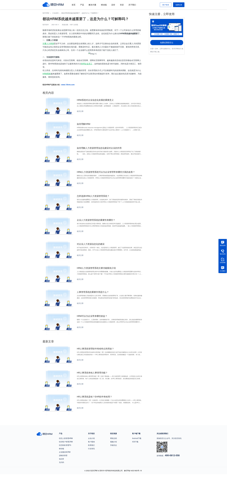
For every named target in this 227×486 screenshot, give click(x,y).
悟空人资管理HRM (66, 438)
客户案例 (91, 441)
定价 (113, 4)
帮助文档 (113, 438)
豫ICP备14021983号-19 (133, 470)
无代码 (61, 462)
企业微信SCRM (64, 452)
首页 (73, 4)
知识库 (61, 459)
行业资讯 (91, 448)
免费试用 (178, 5)
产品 (82, 4)
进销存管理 (63, 455)
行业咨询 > (56, 13)
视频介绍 (113, 441)
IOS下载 (135, 441)
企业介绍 (91, 438)
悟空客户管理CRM (66, 441)
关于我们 (132, 4)
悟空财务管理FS (65, 445)
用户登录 (165, 5)
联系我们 (91, 445)
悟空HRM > (47, 13)
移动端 (104, 4)
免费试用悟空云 (166, 42)
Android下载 (136, 438)
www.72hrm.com (67, 84)
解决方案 (92, 4)
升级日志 (113, 445)
